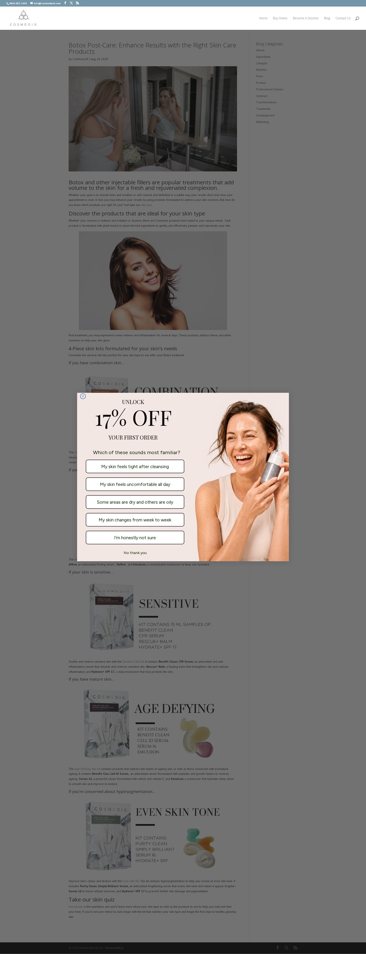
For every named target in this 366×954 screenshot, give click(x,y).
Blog (327, 18)
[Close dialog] (83, 396)
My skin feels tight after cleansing (135, 466)
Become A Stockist (306, 18)
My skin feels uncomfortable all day (135, 484)
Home (263, 18)
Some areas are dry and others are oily (135, 502)
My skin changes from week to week (135, 519)
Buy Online (280, 18)
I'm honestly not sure (135, 537)
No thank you (135, 552)
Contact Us (343, 18)
